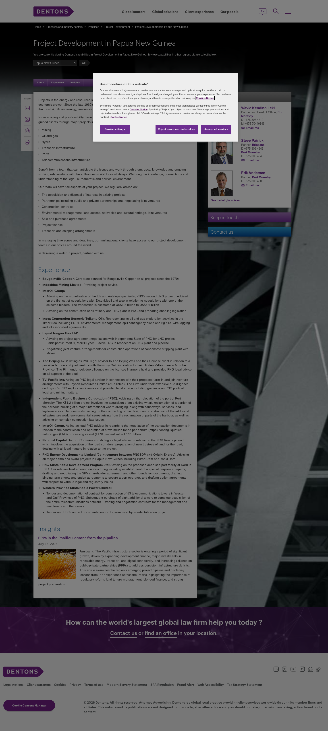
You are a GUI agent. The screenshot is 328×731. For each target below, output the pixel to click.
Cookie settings (115, 129)
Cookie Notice (118, 117)
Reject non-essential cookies (176, 129)
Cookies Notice (205, 98)
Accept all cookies (216, 129)
